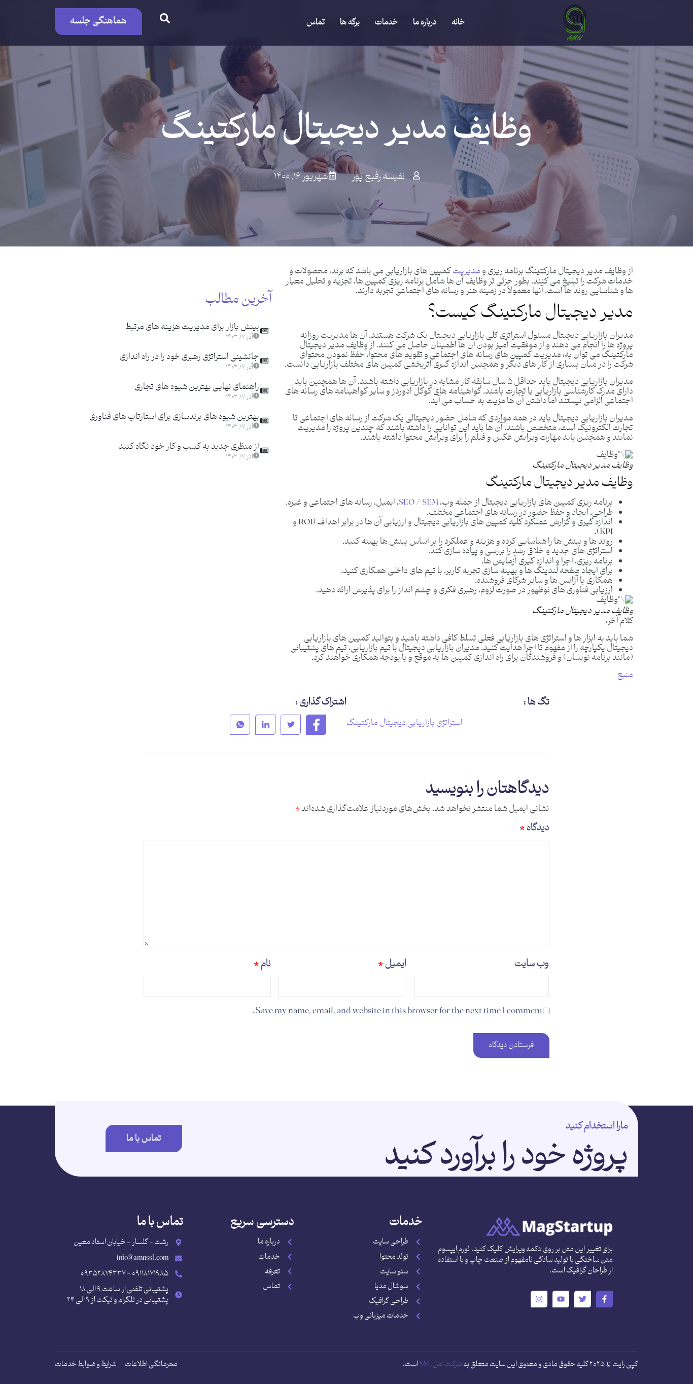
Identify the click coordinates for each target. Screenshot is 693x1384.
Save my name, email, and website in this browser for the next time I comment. (398, 1011)
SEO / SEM (418, 502)
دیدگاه (534, 828)
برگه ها (350, 22)
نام (262, 964)
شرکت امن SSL (441, 1364)
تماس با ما (143, 1138)
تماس (315, 22)
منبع (625, 675)
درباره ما (424, 22)
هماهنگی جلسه (98, 21)
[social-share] (316, 725)
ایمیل (392, 964)
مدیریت (466, 271)
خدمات (386, 22)
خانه (458, 22)
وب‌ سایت (531, 964)
